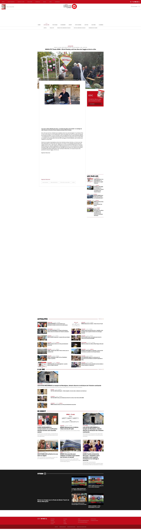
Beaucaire (30, 1)
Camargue (37, 1)
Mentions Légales (62, 526)
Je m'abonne (92, 103)
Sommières (57, 1)
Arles (44, 1)
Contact (56, 526)
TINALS (73, 182)
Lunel (50, 1)
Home (39, 24)
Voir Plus (100, 369)
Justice (86, 24)
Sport (70, 24)
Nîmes (3, 1)
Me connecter (134, 6)
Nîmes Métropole (54, 182)
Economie (63, 24)
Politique (55, 24)
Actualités (46, 24)
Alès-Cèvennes (11, 1)
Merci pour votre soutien (81, 526)
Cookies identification (71, 526)
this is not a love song (65, 182)
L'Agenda (101, 24)
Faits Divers (78, 24)
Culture (93, 24)
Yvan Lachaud (45, 182)
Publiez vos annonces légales (83, 520)
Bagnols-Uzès (21, 1)
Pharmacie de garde (94, 520)
